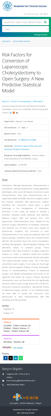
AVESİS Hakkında (26, 403)
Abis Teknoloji (22, 413)
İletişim (38, 403)
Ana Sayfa (6, 41)
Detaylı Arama (40, 34)
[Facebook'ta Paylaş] (5, 358)
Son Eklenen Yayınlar (21, 41)
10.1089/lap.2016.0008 (27, 140)
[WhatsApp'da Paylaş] (20, 358)
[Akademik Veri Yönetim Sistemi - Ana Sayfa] (8, 6)
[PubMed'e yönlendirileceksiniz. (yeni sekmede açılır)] (11, 112)
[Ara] (45, 22)
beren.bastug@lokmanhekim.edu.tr (21, 380)
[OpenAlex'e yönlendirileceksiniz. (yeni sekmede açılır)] (17, 112)
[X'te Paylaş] (10, 358)
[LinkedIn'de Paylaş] (15, 358)
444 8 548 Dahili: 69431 (16, 385)
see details (18, 347)
